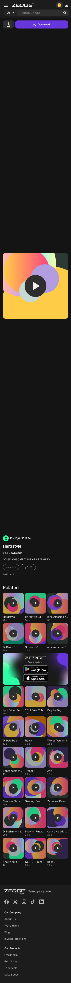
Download (44, 24)
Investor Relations (15, 938)
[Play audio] (35, 286)
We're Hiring (11, 925)
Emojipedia (11, 954)
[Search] (65, 12)
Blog (7, 932)
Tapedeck (10, 967)
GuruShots (10, 961)
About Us (10, 919)
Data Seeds (11, 974)
